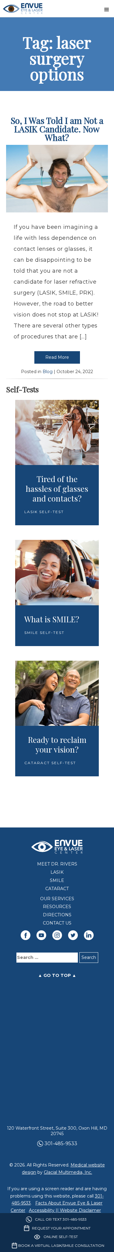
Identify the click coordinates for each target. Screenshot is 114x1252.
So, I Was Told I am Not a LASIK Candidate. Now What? (57, 129)
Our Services (57, 898)
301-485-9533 (60, 1143)
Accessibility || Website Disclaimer (65, 1210)
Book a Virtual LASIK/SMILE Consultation (61, 1245)
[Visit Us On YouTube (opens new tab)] (41, 935)
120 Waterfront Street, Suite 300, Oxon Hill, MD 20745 (57, 1130)
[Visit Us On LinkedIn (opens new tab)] (89, 935)
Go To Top (57, 975)
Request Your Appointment (61, 1228)
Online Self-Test (60, 1236)
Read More (57, 357)
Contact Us (57, 923)
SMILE (57, 880)
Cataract (57, 888)
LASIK (57, 872)
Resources (57, 906)
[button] (106, 8)
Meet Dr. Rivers (57, 864)
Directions (57, 915)
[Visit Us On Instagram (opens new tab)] (57, 935)
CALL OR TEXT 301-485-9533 (61, 1219)
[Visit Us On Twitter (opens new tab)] (73, 935)
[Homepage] (23, 8)
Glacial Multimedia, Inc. (68, 1172)
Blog (48, 371)
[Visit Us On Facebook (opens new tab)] (25, 935)
